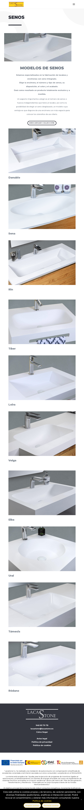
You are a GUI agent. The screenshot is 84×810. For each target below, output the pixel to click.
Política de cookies (42, 801)
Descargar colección (41, 123)
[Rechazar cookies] (81, 799)
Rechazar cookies (51, 805)
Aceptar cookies (32, 805)
